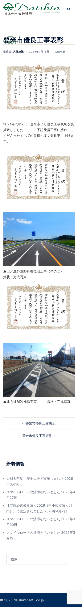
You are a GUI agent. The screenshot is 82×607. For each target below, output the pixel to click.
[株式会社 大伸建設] (31, 9)
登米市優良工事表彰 (40, 423)
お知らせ (59, 51)
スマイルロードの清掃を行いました (33, 492)
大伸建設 (18, 51)
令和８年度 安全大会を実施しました (34, 478)
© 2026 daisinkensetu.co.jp (22, 600)
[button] (68, 9)
